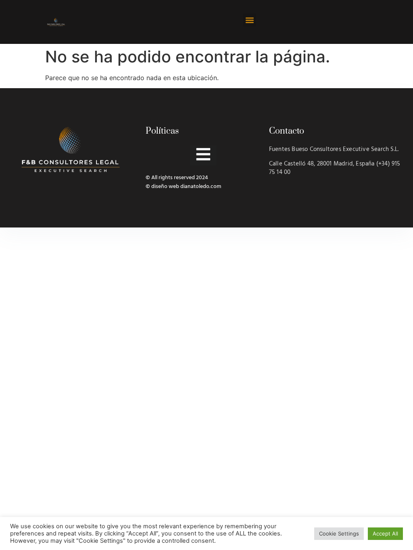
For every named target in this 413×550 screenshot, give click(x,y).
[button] (249, 20)
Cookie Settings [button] (339, 533)
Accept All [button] (385, 533)
